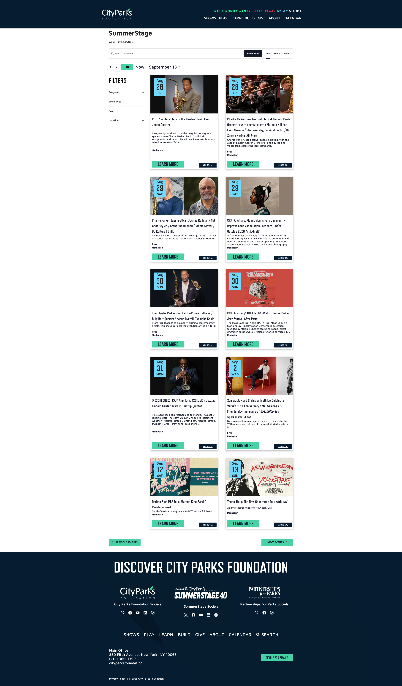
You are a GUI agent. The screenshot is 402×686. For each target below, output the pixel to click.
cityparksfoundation (126, 663)
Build (250, 18)
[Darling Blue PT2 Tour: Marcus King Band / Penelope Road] (184, 477)
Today (127, 67)
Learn (236, 18)
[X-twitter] (122, 613)
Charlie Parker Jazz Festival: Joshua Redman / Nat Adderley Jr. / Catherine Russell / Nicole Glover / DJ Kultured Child (183, 226)
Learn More (168, 164)
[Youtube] (137, 613)
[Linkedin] (145, 613)
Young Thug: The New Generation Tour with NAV (257, 501)
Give (262, 18)
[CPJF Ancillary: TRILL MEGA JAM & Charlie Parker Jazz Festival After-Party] (259, 288)
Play (223, 18)
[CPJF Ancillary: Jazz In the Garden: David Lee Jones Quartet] (184, 94)
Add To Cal (208, 165)
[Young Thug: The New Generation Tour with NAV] (259, 477)
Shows (210, 18)
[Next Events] (117, 67)
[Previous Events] (110, 67)
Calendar (292, 18)
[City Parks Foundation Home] (130, 14)
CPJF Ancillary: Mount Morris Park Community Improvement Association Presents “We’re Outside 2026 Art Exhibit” (256, 226)
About (274, 18)
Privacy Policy (117, 678)
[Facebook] (130, 613)
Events (112, 41)
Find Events (253, 53)
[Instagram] (153, 613)
